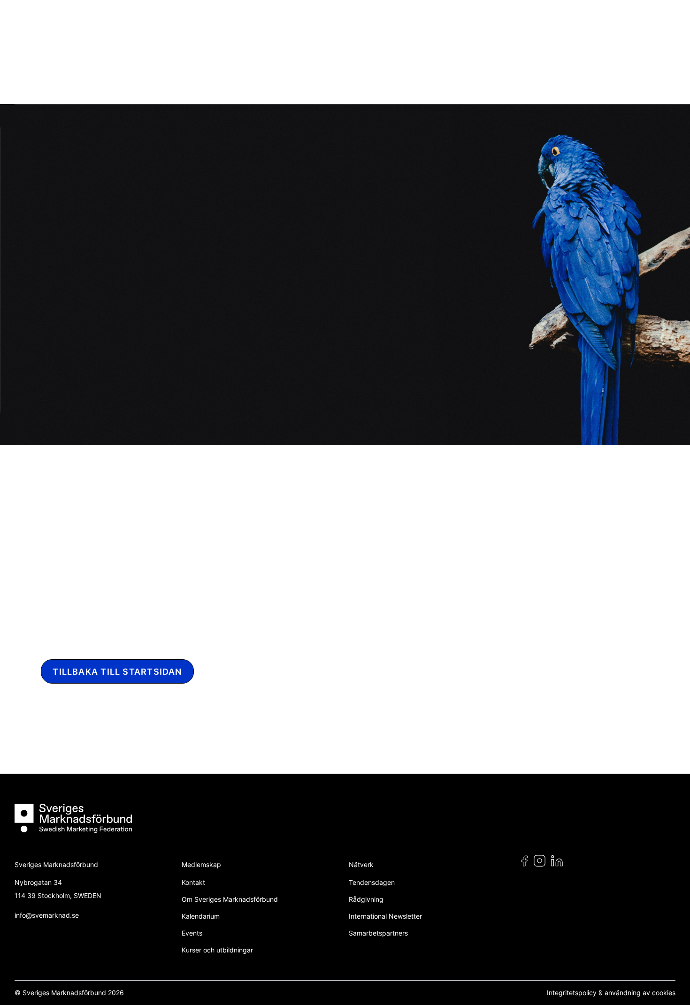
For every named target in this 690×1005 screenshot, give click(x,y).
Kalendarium (201, 916)
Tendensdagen (372, 882)
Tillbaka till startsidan (117, 672)
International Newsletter (385, 916)
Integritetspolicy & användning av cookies (611, 993)
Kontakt (193, 882)
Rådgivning (366, 899)
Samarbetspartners (378, 933)
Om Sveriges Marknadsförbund (230, 899)
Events (192, 933)
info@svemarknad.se (47, 915)
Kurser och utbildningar (217, 950)
